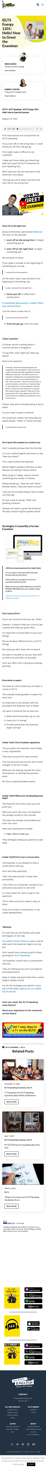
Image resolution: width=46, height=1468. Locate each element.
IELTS (4, 109)
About (33, 1424)
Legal (38, 1452)
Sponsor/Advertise (33, 1426)
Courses (33, 1432)
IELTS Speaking (15, 109)
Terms (33, 1452)
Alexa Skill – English (12, 1429)
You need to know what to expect (19, 941)
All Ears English (12, 1407)
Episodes (33, 1410)
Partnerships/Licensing (33, 1429)
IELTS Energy (33, 1407)
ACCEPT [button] (31, 1464)
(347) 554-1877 (23, 1401)
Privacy (26, 1452)
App (12, 1432)
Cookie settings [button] (18, 1464)
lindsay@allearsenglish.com (23, 1398)
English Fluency (13, 1412)
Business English (12, 1415)
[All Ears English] (23, 1382)
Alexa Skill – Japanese (13, 1426)
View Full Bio (9, 70)
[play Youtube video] (23, 203)
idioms (36, 231)
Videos (12, 1418)
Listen (13, 1424)
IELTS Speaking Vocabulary (15, 1088)
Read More (11, 1102)
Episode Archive (12, 1410)
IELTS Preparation (33, 1435)
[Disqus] (23, 1247)
